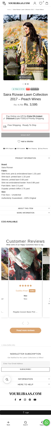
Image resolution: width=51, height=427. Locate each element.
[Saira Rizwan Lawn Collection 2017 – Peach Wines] (23, 84)
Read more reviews (25, 330)
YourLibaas (19, 3)
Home (9, 9)
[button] (23, 323)
